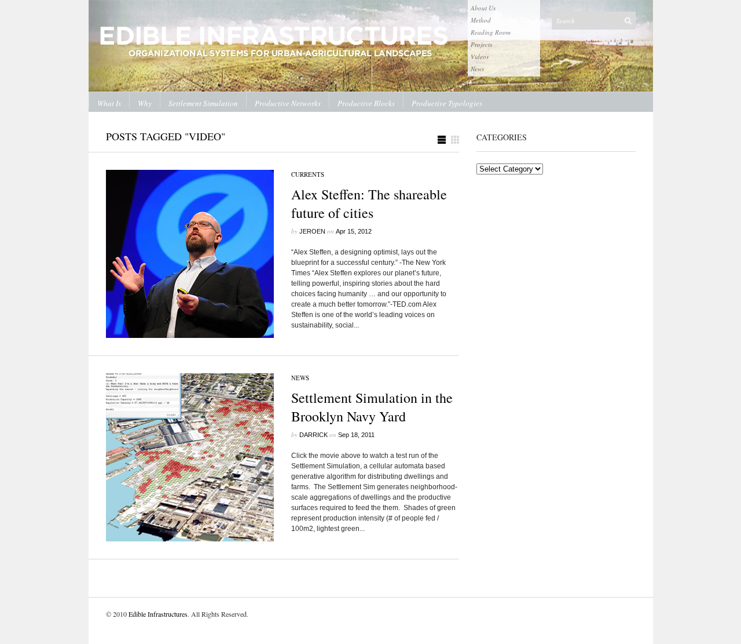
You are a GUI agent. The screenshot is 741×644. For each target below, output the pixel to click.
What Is (109, 103)
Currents (307, 174)
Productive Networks (288, 103)
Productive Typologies (447, 103)
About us (483, 7)
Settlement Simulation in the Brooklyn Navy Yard (372, 406)
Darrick (313, 434)
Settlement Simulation (203, 103)
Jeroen (312, 231)
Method (481, 20)
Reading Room (491, 32)
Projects (481, 44)
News (477, 68)
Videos (480, 56)
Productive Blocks (366, 103)
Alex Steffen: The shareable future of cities (369, 203)
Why (145, 103)
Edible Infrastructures (158, 613)
